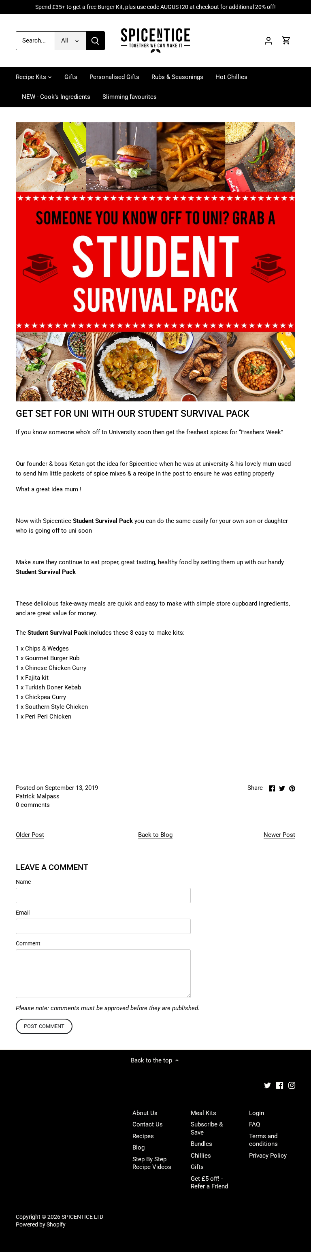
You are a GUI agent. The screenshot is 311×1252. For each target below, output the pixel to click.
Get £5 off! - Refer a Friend (209, 1182)
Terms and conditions (263, 1140)
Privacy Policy (268, 1155)
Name (23, 882)
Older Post (30, 834)
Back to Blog (155, 834)
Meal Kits (203, 1113)
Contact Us (147, 1124)
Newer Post (279, 834)
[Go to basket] (286, 41)
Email (23, 912)
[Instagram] (291, 1085)
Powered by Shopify (41, 1224)
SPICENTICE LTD (82, 1217)
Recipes (143, 1136)
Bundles (201, 1143)
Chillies (201, 1155)
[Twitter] (267, 1085)
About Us (145, 1113)
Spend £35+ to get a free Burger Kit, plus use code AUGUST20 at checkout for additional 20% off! (155, 7)
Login (256, 1113)
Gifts (197, 1167)
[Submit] (95, 41)
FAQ (254, 1124)
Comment (28, 943)
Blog (138, 1147)
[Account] (268, 41)
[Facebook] (279, 1085)
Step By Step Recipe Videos (151, 1163)
